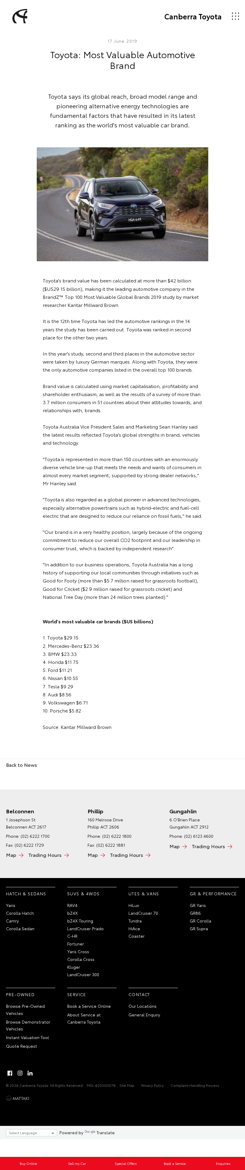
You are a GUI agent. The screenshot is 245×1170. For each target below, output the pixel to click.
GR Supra (199, 928)
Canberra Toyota (193, 16)
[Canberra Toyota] (18, 16)
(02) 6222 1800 (116, 836)
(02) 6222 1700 (35, 836)
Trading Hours (45, 854)
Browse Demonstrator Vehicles (28, 1025)
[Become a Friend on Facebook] (10, 1073)
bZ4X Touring (80, 921)
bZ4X (72, 913)
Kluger (73, 967)
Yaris (10, 905)
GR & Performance (213, 894)
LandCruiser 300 (83, 974)
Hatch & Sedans (26, 894)
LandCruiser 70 (143, 913)
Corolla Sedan (20, 928)
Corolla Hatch (20, 913)
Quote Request (21, 1046)
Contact (139, 994)
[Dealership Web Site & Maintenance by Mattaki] (17, 1098)
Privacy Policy (152, 1085)
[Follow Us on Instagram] (20, 1073)
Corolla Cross (80, 959)
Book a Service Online (89, 1006)
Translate (106, 1132)
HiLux (133, 905)
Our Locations (142, 1006)
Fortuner (75, 944)
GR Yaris (198, 905)
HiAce (134, 928)
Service (76, 994)
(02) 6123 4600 (198, 836)
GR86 (195, 913)
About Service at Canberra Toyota (84, 1018)
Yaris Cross (78, 951)
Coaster (136, 936)
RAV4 (72, 905)
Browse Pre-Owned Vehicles (25, 1009)
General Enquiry (144, 1015)
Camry (12, 921)
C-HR (72, 936)
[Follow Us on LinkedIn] (30, 1073)
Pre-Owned (20, 994)
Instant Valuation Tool (27, 1037)
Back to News (21, 764)
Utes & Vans (143, 894)
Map (11, 854)
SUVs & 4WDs (83, 894)
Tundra (135, 921)
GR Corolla (200, 921)
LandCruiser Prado (85, 928)
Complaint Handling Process (195, 1085)
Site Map (127, 1085)
